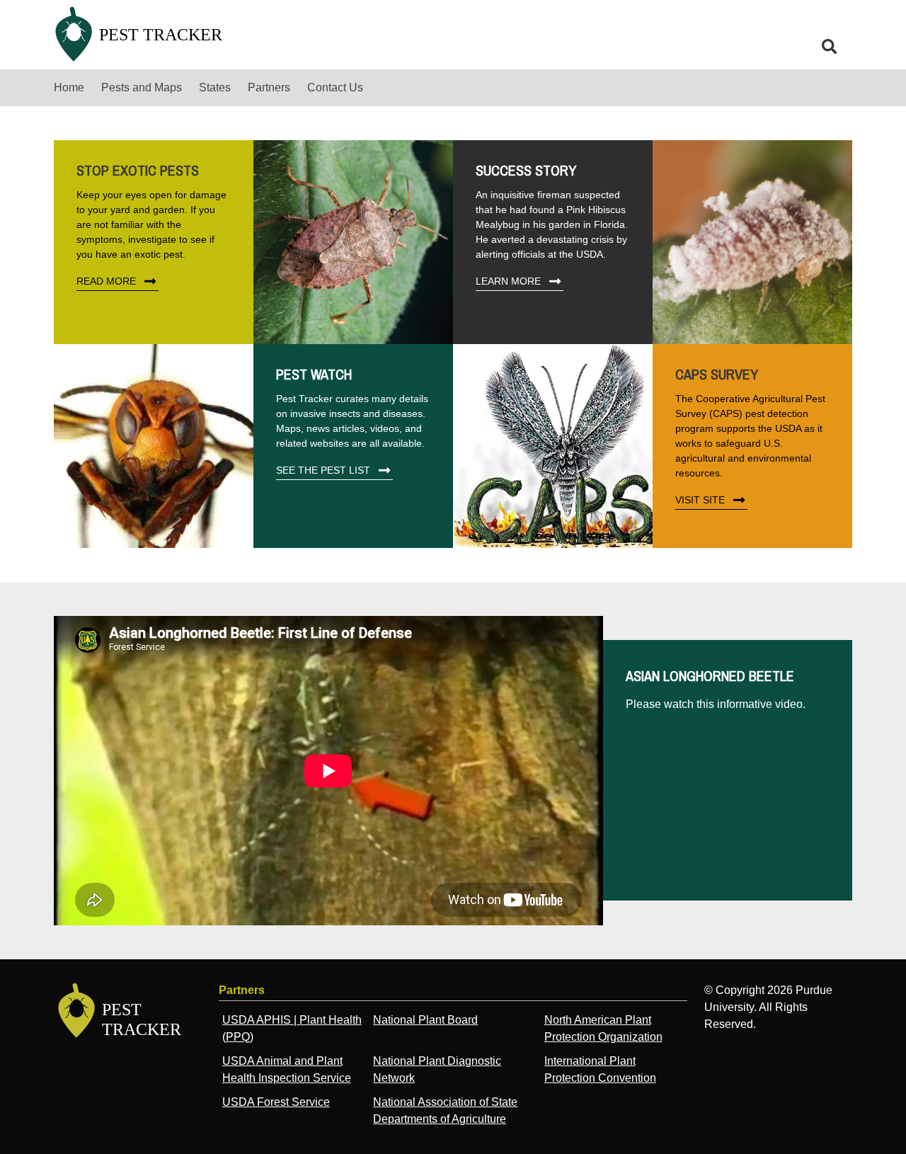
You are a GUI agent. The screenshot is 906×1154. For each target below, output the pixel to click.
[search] (829, 47)
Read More (106, 281)
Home (69, 87)
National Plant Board (425, 1020)
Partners (269, 87)
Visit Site (700, 499)
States (215, 87)
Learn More (508, 281)
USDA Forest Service (276, 1102)
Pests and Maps (141, 87)
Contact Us (335, 87)
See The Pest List (323, 470)
